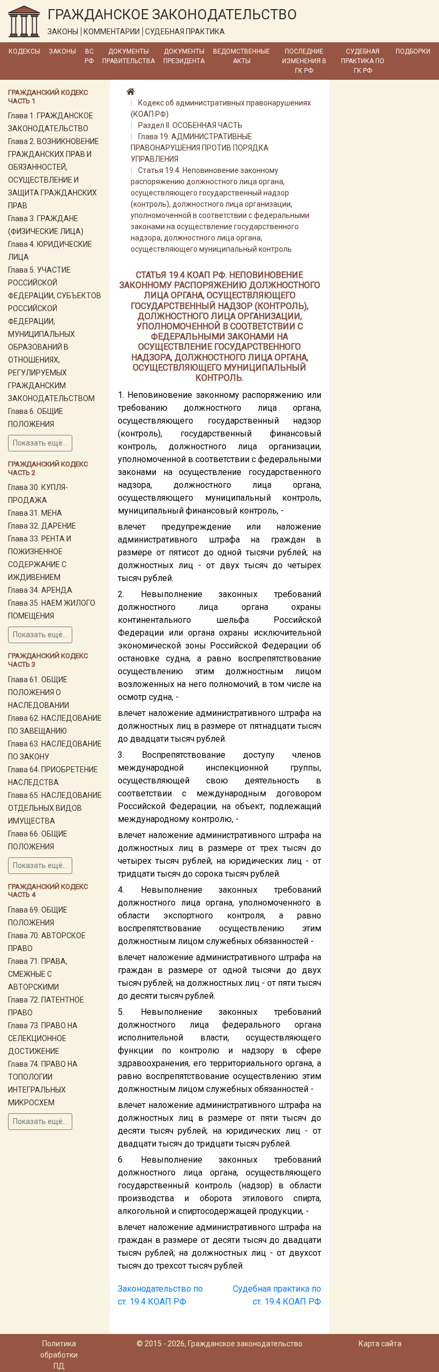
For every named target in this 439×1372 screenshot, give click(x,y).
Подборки (413, 51)
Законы (62, 51)
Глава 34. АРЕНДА (40, 590)
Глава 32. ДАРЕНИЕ (42, 526)
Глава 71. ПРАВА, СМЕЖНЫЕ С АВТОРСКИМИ (37, 974)
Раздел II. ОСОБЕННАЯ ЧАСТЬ (190, 125)
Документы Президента (184, 56)
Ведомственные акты (241, 56)
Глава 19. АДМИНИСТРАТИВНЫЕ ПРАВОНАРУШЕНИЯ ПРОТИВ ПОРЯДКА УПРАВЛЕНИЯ (200, 147)
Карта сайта (380, 1343)
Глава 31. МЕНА (35, 513)
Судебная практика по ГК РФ (362, 61)
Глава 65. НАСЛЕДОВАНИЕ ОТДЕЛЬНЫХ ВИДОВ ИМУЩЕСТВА (55, 808)
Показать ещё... (40, 443)
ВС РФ (89, 56)
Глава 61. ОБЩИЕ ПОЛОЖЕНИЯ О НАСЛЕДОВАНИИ (38, 692)
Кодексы (24, 51)
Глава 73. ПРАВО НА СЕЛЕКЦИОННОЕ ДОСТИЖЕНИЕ (43, 1038)
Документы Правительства (128, 56)
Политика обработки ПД (59, 1354)
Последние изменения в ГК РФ (304, 61)
